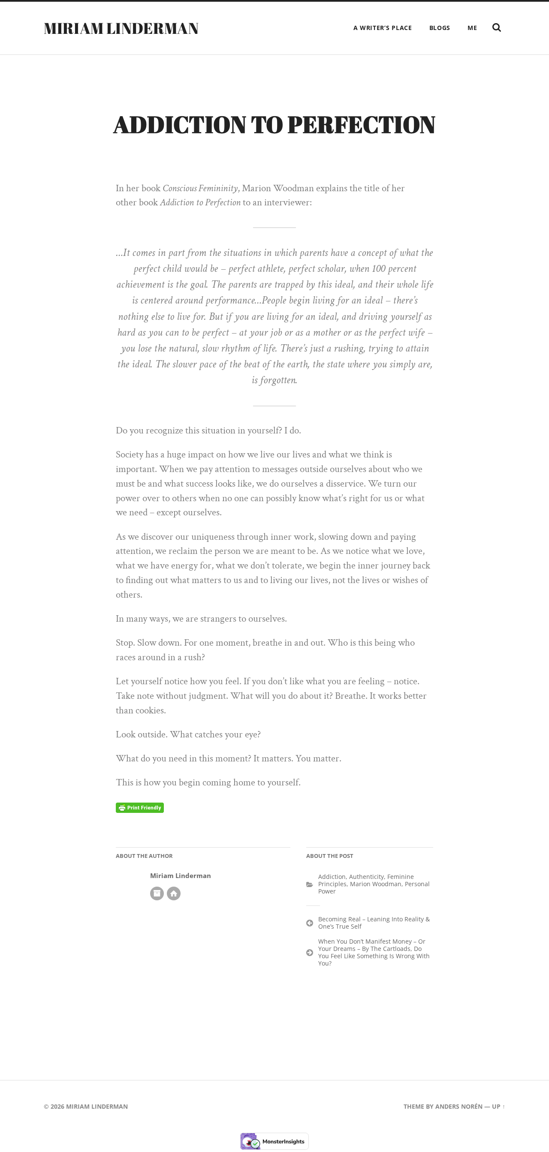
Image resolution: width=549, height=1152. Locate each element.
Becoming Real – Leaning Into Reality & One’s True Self (374, 922)
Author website (174, 893)
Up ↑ (498, 1106)
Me (472, 28)
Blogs (440, 28)
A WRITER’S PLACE (382, 28)
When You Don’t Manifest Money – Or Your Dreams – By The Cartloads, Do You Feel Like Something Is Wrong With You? (374, 952)
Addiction (332, 876)
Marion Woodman (375, 884)
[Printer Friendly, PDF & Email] (140, 807)
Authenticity (366, 876)
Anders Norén (459, 1106)
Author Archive (157, 893)
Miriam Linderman (121, 28)
